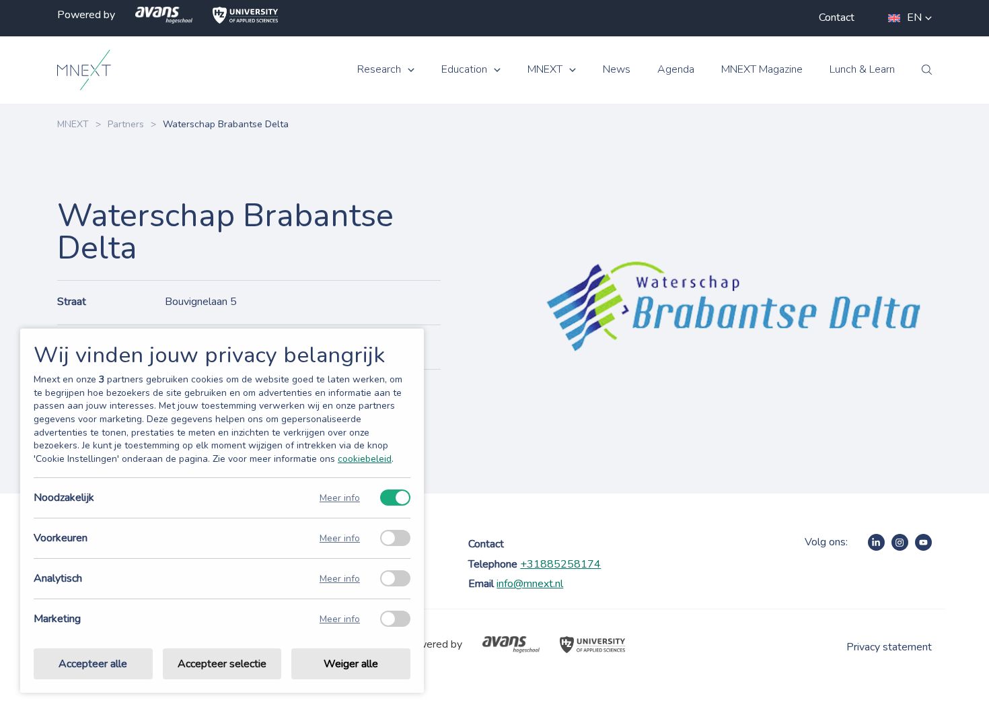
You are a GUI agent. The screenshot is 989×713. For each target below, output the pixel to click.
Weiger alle (351, 663)
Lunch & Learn (862, 69)
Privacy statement (889, 647)
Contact (836, 17)
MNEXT (544, 69)
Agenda (675, 69)
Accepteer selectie (222, 663)
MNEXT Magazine (762, 69)
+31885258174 (560, 564)
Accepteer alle (93, 663)
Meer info (340, 497)
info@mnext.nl (530, 583)
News (616, 69)
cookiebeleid (365, 458)
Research (379, 69)
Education (464, 69)
